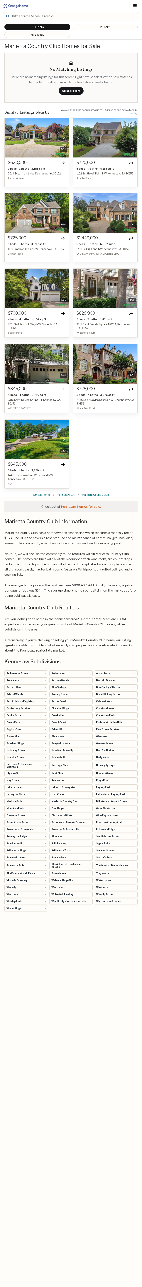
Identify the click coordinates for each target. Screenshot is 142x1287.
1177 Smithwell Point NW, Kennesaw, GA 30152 (36, 249)
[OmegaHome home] (15, 5)
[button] (9, 138)
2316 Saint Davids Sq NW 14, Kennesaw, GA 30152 (34, 401)
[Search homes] (7, 16)
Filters (39, 26)
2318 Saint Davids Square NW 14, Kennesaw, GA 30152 (104, 326)
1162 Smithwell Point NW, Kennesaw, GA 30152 (105, 173)
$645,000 (17, 464)
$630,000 (17, 162)
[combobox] (75, 16)
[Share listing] (62, 163)
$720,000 (86, 162)
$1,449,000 (87, 238)
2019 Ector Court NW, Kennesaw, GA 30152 (34, 173)
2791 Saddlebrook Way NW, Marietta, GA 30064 (32, 326)
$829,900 (86, 313)
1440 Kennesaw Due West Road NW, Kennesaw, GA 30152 (30, 477)
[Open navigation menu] (135, 5)
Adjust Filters (71, 90)
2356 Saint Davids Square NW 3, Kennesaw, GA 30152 (105, 401)
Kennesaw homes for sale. (81, 506)
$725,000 (17, 238)
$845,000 (17, 388)
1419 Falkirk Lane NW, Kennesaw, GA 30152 (103, 249)
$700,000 (17, 313)
